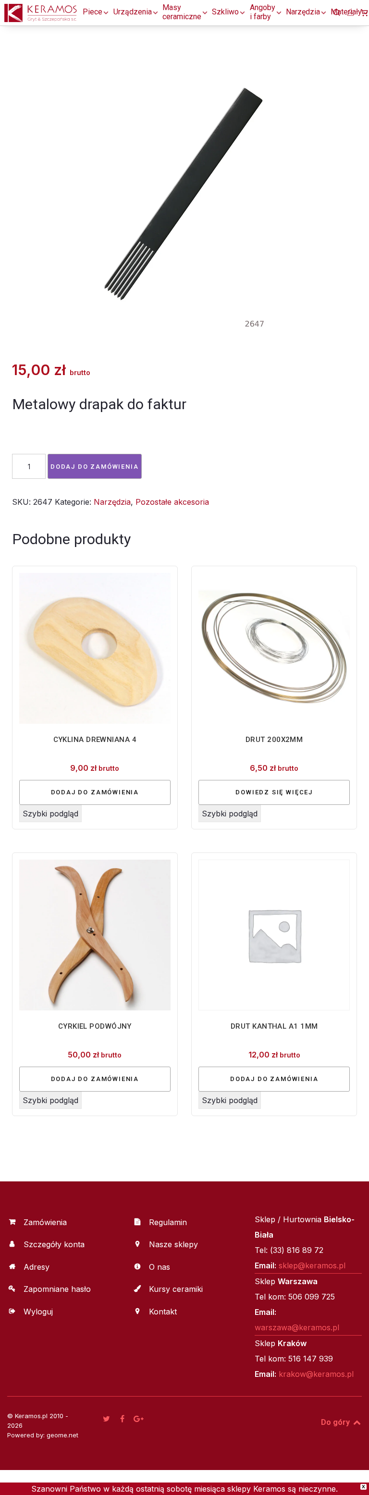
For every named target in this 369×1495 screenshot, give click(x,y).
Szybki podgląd (50, 813)
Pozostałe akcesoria (172, 502)
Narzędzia (112, 502)
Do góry (336, 1422)
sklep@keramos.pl (312, 1265)
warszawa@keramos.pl (297, 1327)
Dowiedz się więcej (274, 792)
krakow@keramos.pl (316, 1374)
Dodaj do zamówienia (94, 466)
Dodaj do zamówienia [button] (95, 792)
